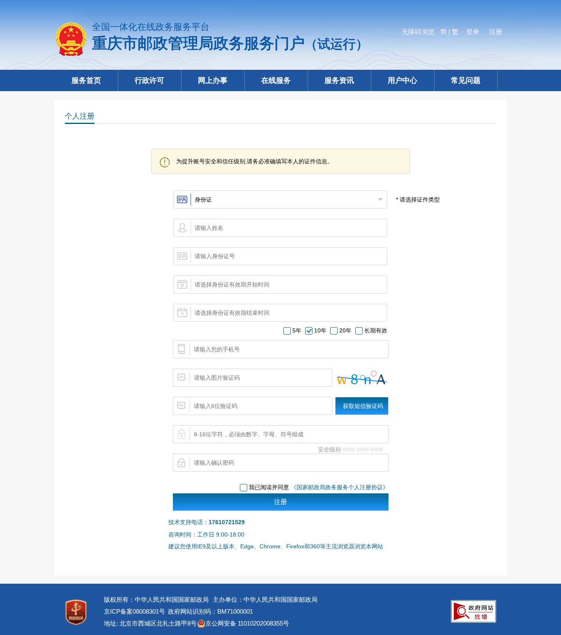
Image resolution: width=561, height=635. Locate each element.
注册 (495, 31)
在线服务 (276, 80)
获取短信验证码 (363, 406)
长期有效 (375, 330)
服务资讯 (339, 80)
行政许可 (149, 80)
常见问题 (466, 80)
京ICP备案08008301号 (134, 611)
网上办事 (213, 80)
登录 (472, 31)
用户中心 (402, 80)
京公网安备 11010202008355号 (247, 623)
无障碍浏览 (418, 31)
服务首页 (86, 80)
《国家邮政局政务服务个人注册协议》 (340, 487)
